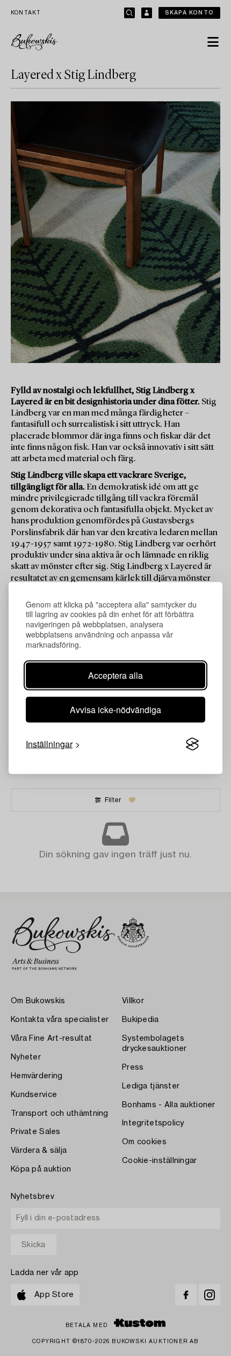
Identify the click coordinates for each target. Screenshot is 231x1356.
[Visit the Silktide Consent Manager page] (192, 744)
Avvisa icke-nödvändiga (115, 709)
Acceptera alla (115, 675)
